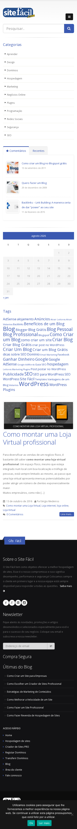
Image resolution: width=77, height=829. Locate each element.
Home (8, 735)
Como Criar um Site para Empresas (27, 675)
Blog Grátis (37, 329)
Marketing (12, 86)
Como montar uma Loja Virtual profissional (37, 438)
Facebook (63, 354)
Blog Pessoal (60, 329)
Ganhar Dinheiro (19, 359)
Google (41, 359)
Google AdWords (26, 364)
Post (34, 369)
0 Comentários (15, 514)
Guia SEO (41, 364)
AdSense (9, 319)
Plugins (11, 102)
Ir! (51, 646)
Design (11, 62)
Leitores (7, 369)
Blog (9, 329)
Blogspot (43, 335)
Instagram (24, 603)
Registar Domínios (15, 752)
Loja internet (49, 505)
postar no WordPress (52, 369)
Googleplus (12, 603)
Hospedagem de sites (17, 740)
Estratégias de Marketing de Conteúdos (29, 691)
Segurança (13, 127)
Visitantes (13, 385)
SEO (9, 135)
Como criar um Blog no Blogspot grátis (44, 163)
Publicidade (13, 374)
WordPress (34, 384)
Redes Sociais (15, 119)
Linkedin (18, 603)
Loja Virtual (9, 509)
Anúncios (42, 319)
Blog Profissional (20, 334)
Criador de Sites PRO (17, 746)
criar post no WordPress (48, 345)
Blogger (22, 330)
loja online (63, 505)
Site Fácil (27, 378)
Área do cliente (13, 769)
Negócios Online (16, 94)
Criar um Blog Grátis (50, 349)
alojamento (25, 319)
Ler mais (44, 823)
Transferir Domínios (16, 758)
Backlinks (18, 324)
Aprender (12, 54)
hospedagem (58, 364)
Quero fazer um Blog (34, 183)
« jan (6, 297)
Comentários (17, 151)
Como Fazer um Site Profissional (25, 707)
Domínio (33, 354)
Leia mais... (67, 514)
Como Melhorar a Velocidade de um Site (29, 699)
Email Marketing (48, 354)
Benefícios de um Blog (44, 323)
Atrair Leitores (58, 319)
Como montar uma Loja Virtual (23, 505)
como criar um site (36, 339)
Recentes (38, 151)
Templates (41, 379)
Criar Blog (62, 340)
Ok (31, 823)
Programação (14, 110)
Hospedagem (14, 78)
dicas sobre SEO (14, 354)
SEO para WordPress (48, 374)
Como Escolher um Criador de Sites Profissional (34, 683)
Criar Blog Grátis (17, 344)
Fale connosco (13, 775)
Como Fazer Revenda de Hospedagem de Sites (33, 715)
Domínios (12, 70)
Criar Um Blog (17, 349)
